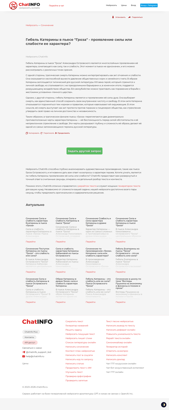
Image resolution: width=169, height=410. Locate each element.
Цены (124, 5)
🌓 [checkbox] (163, 404)
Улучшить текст (74, 372)
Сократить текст (74, 321)
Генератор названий (76, 325)
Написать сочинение (77, 346)
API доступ (30, 342)
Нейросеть (111, 5)
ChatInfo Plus (31, 332)
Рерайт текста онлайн (118, 338)
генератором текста (129, 186)
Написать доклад (115, 359)
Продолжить (64, 133)
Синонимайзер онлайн (119, 342)
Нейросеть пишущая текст (80, 334)
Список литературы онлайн (80, 342)
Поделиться (137, 17)
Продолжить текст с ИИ (78, 368)
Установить (120, 17)
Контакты (29, 337)
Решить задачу (73, 330)
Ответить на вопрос (117, 351)
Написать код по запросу (79, 359)
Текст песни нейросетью (119, 321)
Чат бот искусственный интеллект (125, 368)
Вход (133, 5)
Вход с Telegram (149, 5)
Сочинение (47, 25)
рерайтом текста (87, 186)
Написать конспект (116, 355)
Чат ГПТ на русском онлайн (121, 363)
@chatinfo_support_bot (38, 352)
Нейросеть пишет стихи (78, 338)
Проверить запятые (76, 380)
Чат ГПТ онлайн (114, 372)
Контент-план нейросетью (80, 351)
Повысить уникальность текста (123, 334)
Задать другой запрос (84, 151)
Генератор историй (117, 346)
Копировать (34, 133)
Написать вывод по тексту (120, 325)
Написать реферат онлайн (120, 330)
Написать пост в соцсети (79, 355)
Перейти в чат (56, 5)
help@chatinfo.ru (35, 356)
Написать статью (74, 363)
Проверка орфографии (78, 376)
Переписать (48, 133)
